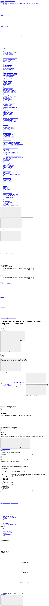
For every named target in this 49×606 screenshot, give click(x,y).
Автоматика (5, 203)
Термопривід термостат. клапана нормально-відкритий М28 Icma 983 (18, 383)
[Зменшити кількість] (36, 378)
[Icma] (2, 275)
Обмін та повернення (16, 3)
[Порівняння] (11, 236)
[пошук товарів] (11, 212)
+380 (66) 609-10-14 (5, 26)
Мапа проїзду (3, 594)
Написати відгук (4, 329)
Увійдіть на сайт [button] (4, 352)
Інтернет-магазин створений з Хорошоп (9, 503)
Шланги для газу (9, 154)
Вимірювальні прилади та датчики (10, 205)
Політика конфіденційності (9, 538)
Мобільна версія (23, 501)
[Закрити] (11, 366)
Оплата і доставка (8, 3)
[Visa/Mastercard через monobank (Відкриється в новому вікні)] (8, 491)
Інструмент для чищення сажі (9, 198)
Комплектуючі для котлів (8, 197)
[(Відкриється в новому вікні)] (32, 491)
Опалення (5, 199)
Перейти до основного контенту (8, 1)
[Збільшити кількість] (36, 389)
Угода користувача (29, 3)
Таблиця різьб (36, 3)
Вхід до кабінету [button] (6, 528)
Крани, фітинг (6, 204)
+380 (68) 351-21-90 (5, 15)
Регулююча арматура (7, 202)
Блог (40, 3)
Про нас (2, 3)
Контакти (23, 3)
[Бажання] (24, 247)
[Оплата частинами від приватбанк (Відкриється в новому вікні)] (23, 491)
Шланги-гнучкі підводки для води (13, 156)
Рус (4, 229)
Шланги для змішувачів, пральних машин (15, 157)
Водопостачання (6, 201)
